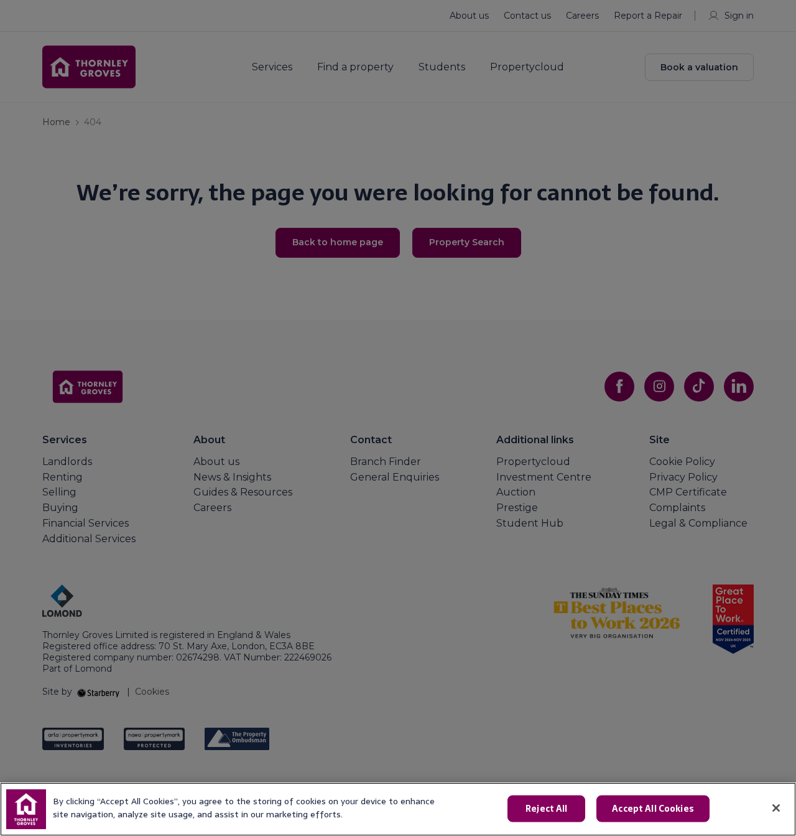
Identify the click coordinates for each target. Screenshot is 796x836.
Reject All (546, 808)
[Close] (776, 808)
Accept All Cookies (653, 808)
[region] (398, 809)
